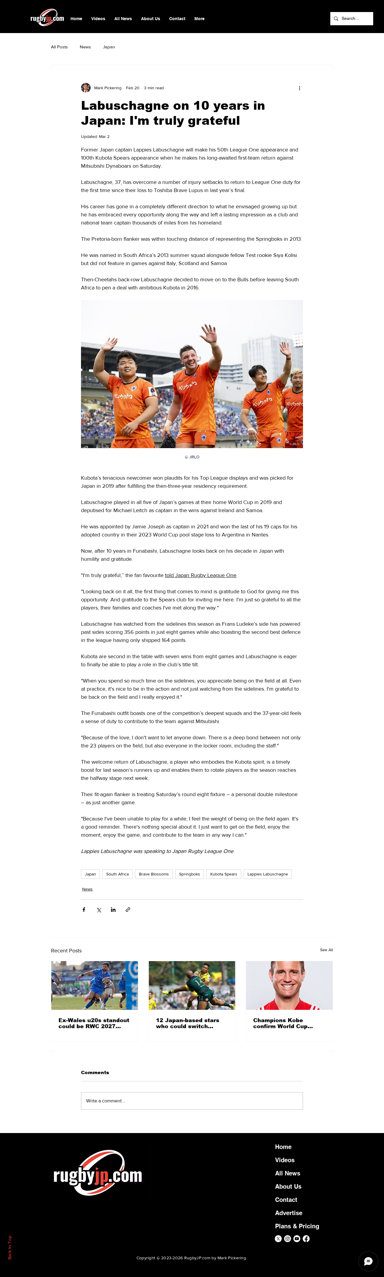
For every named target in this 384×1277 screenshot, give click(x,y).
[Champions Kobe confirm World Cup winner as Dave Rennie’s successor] (289, 985)
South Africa (117, 874)
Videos (285, 1160)
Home (283, 1146)
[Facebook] (306, 1238)
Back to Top (9, 1248)
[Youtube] (296, 1238)
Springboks (189, 874)
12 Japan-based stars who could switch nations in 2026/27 (187, 1023)
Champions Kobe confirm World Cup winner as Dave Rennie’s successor (281, 1023)
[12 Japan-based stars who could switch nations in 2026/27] (192, 985)
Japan (109, 46)
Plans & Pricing (297, 1226)
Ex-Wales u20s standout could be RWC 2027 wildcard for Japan (93, 1023)
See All (326, 949)
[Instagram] (287, 1238)
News (85, 46)
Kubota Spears (223, 874)
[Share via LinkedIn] (113, 909)
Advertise (288, 1213)
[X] (278, 1238)
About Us (288, 1186)
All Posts (59, 46)
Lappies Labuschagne (268, 874)
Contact (286, 1199)
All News (287, 1173)
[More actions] (299, 87)
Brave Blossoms (154, 874)
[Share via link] (128, 909)
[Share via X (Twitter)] (98, 909)
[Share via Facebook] (84, 909)
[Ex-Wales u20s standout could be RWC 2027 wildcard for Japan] (94, 985)
